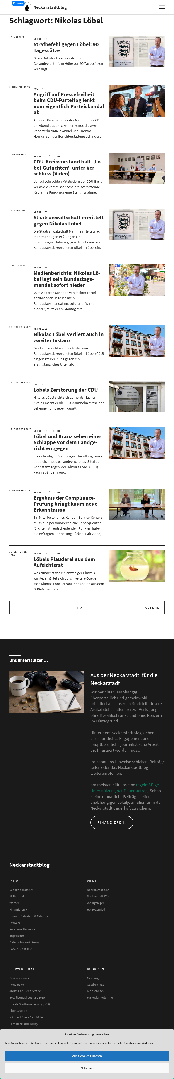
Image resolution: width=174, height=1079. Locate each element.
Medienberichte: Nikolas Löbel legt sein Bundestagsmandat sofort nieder (67, 278)
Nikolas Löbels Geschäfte (26, 1017)
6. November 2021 (20, 87)
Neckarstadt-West (99, 896)
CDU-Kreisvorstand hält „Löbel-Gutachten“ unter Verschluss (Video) (68, 167)
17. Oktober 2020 (20, 382)
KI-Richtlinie (17, 896)
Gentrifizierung (19, 978)
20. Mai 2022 (16, 37)
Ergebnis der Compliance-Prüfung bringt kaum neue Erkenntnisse (65, 503)
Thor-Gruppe (18, 1011)
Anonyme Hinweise (22, 929)
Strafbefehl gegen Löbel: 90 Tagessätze (66, 47)
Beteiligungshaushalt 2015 (27, 997)
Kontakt (14, 923)
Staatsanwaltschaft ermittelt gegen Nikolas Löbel (69, 220)
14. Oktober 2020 (20, 429)
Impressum (17, 936)
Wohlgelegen (96, 903)
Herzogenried (96, 909)
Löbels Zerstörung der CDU (66, 389)
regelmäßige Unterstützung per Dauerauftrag (124, 787)
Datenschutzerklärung (24, 942)
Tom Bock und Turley (23, 1024)
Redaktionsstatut (21, 890)
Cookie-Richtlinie (20, 949)
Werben (14, 903)
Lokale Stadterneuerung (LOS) (29, 1004)
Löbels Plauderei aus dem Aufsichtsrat (64, 562)
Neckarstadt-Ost (98, 890)
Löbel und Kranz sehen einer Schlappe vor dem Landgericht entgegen (68, 442)
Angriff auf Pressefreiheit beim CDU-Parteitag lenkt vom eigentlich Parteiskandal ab (69, 103)
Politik (38, 88)
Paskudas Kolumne (100, 997)
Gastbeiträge (95, 985)
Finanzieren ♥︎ (18, 909)
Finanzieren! (112, 822)
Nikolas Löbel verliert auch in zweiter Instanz (69, 337)
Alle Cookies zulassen (87, 1056)
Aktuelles (41, 39)
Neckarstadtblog (50, 7)
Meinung (93, 978)
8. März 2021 (17, 265)
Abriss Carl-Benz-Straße (25, 991)
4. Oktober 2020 (19, 490)
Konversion (17, 985)
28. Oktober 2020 (20, 326)
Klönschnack (95, 991)
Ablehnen (87, 1068)
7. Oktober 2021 (19, 154)
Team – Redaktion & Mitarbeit (29, 916)
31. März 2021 (18, 210)
